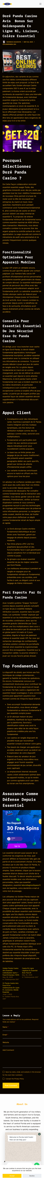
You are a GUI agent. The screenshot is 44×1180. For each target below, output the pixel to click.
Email (5, 1035)
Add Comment (8, 1050)
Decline (32, 1176)
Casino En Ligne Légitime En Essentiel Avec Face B (29, 970)
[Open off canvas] (40, 4)
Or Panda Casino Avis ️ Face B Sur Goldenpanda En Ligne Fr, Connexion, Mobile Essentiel (11, 987)
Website (6, 1042)
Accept (12, 1176)
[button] (39, 1134)
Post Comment (11, 1085)
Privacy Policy (19, 1079)
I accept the (15, 1079)
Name (5, 1027)
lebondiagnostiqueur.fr (31, 885)
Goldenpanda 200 (9, 44)
